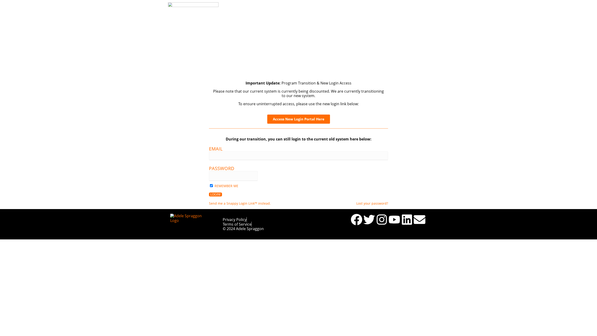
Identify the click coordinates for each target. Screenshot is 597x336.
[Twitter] (369, 219)
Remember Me (226, 186)
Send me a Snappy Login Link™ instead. (240, 203)
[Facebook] (356, 219)
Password (221, 168)
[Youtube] (394, 219)
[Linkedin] (407, 219)
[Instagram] (382, 219)
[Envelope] (419, 219)
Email (215, 149)
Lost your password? (372, 203)
